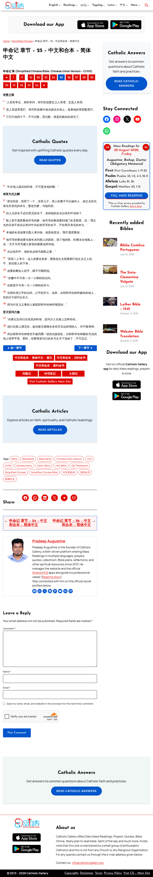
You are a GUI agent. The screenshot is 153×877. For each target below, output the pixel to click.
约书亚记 (50, 374)
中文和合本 (69, 472)
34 (36, 85)
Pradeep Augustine (48, 541)
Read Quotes (50, 160)
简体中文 (10, 479)
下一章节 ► (85, 348)
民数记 (27, 374)
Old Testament (80, 465)
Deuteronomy (24, 465)
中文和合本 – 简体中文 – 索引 (33, 358)
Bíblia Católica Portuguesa (132, 248)
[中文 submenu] (127, 5)
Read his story (51, 577)
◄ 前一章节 (14, 348)
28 (84, 77)
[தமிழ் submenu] (88, 5)
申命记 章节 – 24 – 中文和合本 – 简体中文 (28, 523)
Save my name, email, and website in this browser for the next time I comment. (50, 703)
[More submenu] (139, 5)
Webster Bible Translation (131, 334)
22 (38, 77)
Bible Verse (45, 458)
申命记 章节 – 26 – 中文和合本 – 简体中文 (72, 523)
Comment (9, 628)
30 (6, 85)
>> (145, 147)
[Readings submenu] (77, 5)
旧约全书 (85, 472)
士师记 (73, 374)
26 (69, 77)
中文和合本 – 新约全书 (50, 365)
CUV (89, 458)
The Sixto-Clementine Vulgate (129, 277)
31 (14, 85)
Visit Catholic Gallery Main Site (50, 381)
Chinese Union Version (69, 458)
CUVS (8, 465)
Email (6, 687)
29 (91, 77)
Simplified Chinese (22, 41)
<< (107, 147)
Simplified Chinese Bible (44, 472)
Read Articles (50, 430)
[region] (126, 176)
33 (29, 85)
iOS (46, 573)
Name (7, 671)
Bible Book (28, 458)
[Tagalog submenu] (104, 5)
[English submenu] (59, 5)
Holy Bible (60, 465)
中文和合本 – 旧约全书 (71, 358)
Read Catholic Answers (126, 83)
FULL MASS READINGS (126, 195)
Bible (14, 458)
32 (21, 85)
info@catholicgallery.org (88, 863)
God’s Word (43, 465)
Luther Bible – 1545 (130, 307)
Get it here (136, 206)
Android (37, 573)
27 (76, 77)
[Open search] (146, 5)
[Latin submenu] (116, 5)
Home (6, 41)
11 (22, 77)
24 (53, 77)
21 (31, 77)
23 (45, 77)
